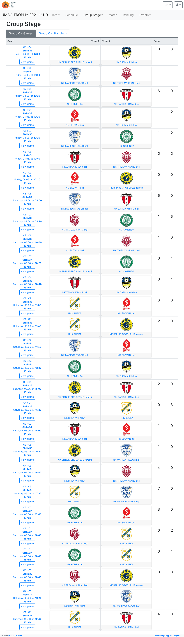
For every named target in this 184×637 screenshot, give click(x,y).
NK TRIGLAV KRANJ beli (126, 83)
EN (169, 5)
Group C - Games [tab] (21, 33)
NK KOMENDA (75, 104)
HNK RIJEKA (74, 313)
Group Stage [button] (92, 15)
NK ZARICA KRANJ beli (126, 104)
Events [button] (144, 15)
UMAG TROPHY (15, 635)
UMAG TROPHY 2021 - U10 (24, 15)
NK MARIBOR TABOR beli (74, 83)
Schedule (71, 15)
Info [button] (55, 15)
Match (113, 15)
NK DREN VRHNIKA (126, 62)
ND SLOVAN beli (75, 125)
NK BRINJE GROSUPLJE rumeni (75, 62)
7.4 (164, 635)
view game (27, 61)
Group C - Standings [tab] (53, 33)
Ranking (128, 15)
